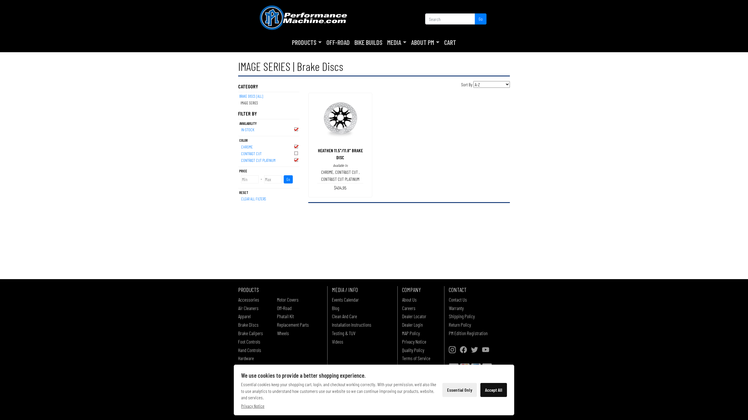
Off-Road (338, 42)
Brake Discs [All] (251, 96)
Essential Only (459, 390)
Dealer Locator (414, 316)
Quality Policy (413, 350)
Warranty (456, 308)
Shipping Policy (462, 316)
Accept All (493, 390)
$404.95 (340, 187)
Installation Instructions (351, 325)
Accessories (248, 299)
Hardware (246, 358)
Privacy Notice (414, 341)
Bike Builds (368, 42)
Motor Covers (288, 299)
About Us (409, 299)
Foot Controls (249, 341)
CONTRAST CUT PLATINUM (258, 160)
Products (304, 42)
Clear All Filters (253, 198)
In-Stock (247, 129)
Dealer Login (412, 325)
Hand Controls (249, 350)
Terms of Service (416, 358)
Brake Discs (248, 325)
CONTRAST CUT (251, 153)
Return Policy (460, 325)
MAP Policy (411, 333)
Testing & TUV (343, 333)
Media (394, 42)
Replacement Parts (293, 325)
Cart (450, 42)
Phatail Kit (285, 316)
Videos (337, 341)
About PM (422, 42)
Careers (408, 308)
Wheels (283, 333)
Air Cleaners (248, 308)
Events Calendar (345, 299)
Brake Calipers (250, 333)
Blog (335, 308)
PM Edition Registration (468, 333)
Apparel (244, 316)
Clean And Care (344, 316)
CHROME (247, 146)
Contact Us (458, 299)
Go (481, 19)
